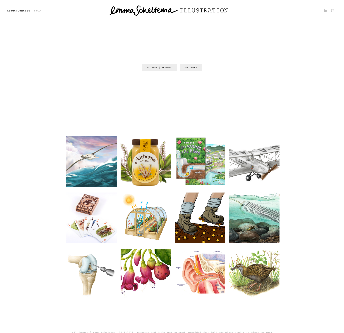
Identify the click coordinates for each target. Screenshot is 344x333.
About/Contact (18, 10)
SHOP (37, 10)
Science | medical (159, 67)
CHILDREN (191, 67)
